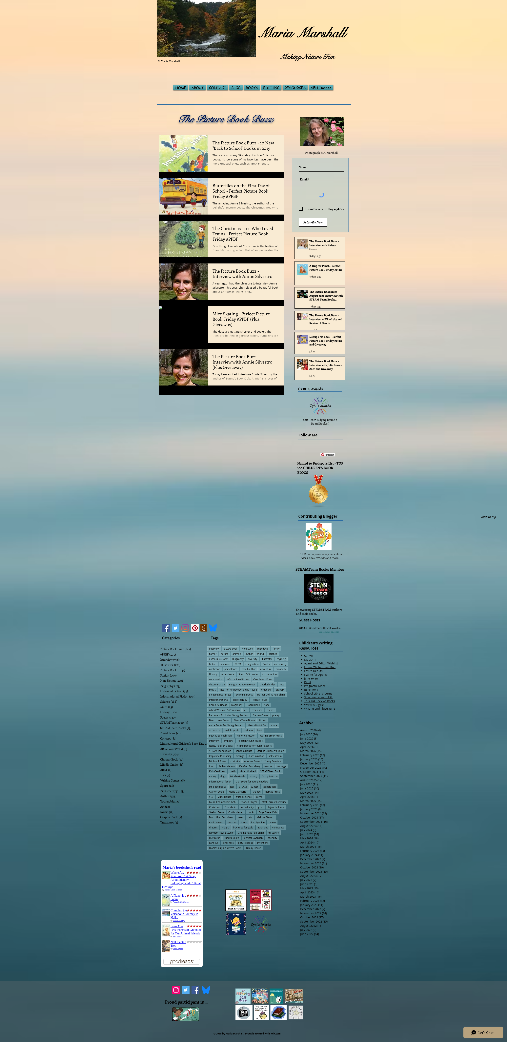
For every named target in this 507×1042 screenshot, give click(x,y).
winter (254, 786)
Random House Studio (221, 832)
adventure (266, 669)
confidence (278, 827)
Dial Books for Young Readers (252, 781)
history (253, 776)
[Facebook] (166, 628)
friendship (262, 648)
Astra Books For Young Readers (226, 725)
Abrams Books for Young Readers (262, 761)
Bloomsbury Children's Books (225, 847)
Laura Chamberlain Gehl (222, 801)
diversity (252, 658)
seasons (232, 822)
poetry (275, 715)
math (232, 771)
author (249, 653)
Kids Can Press (217, 771)
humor (212, 653)
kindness (225, 664)
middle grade (232, 730)
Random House (243, 750)
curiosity (235, 761)
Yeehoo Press (216, 812)
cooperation (269, 786)
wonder (268, 766)
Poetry (266, 664)
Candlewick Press (263, 679)
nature (224, 653)
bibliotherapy (240, 699)
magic (225, 827)
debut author (249, 669)
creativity (281, 669)
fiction (262, 720)
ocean (272, 822)
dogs (223, 776)
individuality (247, 807)
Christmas (214, 807)
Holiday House (260, 699)
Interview (214, 648)
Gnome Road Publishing (251, 832)
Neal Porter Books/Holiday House (238, 689)
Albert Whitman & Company (224, 710)
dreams (213, 827)
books (251, 812)
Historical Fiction (246, 735)
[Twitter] (175, 628)
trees (244, 822)
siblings (240, 756)
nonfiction (214, 669)
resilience (257, 710)
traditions (262, 827)
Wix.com (276, 1033)
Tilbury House (253, 847)
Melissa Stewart (265, 817)
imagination (251, 664)
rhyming (281, 658)
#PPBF (260, 653)
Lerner (259, 796)
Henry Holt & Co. (257, 725)
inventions (263, 842)
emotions (266, 689)
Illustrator (267, 658)
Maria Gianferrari (238, 791)
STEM (238, 664)
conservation (269, 674)
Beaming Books (244, 694)
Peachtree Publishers (221, 735)
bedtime (248, 730)
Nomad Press (272, 791)
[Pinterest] (195, 628)
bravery (280, 689)
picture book (230, 648)
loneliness (228, 842)
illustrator (214, 837)
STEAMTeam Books (271, 771)
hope (267, 704)
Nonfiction (247, 648)
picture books (245, 842)
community (280, 664)
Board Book (253, 704)
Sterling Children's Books (270, 750)
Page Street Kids (268, 812)
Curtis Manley (236, 812)
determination (217, 684)
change (257, 791)
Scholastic (214, 730)
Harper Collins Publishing (271, 694)
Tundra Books (231, 837)
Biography (238, 658)
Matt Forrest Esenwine (274, 801)
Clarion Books (216, 791)
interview (214, 740)
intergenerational (218, 699)
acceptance (227, 674)
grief (260, 807)
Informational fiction (238, 679)
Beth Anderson (226, 766)
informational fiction (220, 781)
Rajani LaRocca (276, 807)
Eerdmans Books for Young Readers (229, 715)
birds (260, 730)
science (273, 653)
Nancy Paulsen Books (221, 745)
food (211, 766)
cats (250, 817)
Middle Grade (237, 776)
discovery (273, 832)
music (212, 689)
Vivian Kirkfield (248, 771)
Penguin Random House (242, 684)
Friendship (230, 807)
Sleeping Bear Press (220, 694)
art (245, 710)
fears (240, 817)
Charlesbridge (267, 684)
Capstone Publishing (220, 756)
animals (237, 653)
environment (216, 822)
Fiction (212, 664)
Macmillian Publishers (221, 817)
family (276, 648)
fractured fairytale (243, 827)
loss (232, 786)
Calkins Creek (260, 715)
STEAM (243, 786)
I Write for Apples (315, 675)
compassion (215, 679)
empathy (228, 740)
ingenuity (272, 837)
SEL (211, 796)
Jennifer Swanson (253, 837)
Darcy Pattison (269, 776)
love (282, 684)
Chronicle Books (218, 704)
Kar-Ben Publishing (249, 766)
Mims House (224, 796)
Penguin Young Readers (251, 740)
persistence (230, 669)
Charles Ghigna (248, 801)
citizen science (244, 796)
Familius (213, 842)
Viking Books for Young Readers (254, 745)
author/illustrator (218, 658)
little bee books (217, 786)
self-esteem (275, 756)
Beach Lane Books (219, 720)
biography (236, 704)
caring (212, 776)
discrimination (256, 756)
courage (281, 766)
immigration (258, 822)
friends (270, 710)
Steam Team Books (244, 720)
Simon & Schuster (248, 674)
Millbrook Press (217, 761)
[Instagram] (185, 628)
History (213, 674)
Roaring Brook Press (270, 735)
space (274, 725)
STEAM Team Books (220, 750)
